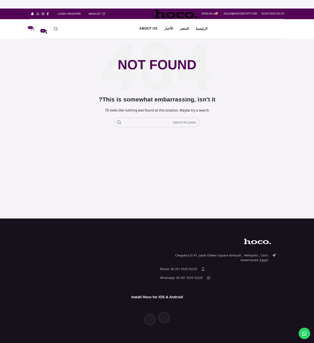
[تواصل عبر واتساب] (304, 333)
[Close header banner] (5, 4)
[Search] (56, 29)
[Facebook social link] (47, 14)
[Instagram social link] (42, 14)
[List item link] (218, 258)
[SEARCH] (119, 122)
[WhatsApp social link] (37, 14)
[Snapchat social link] (32, 14)
